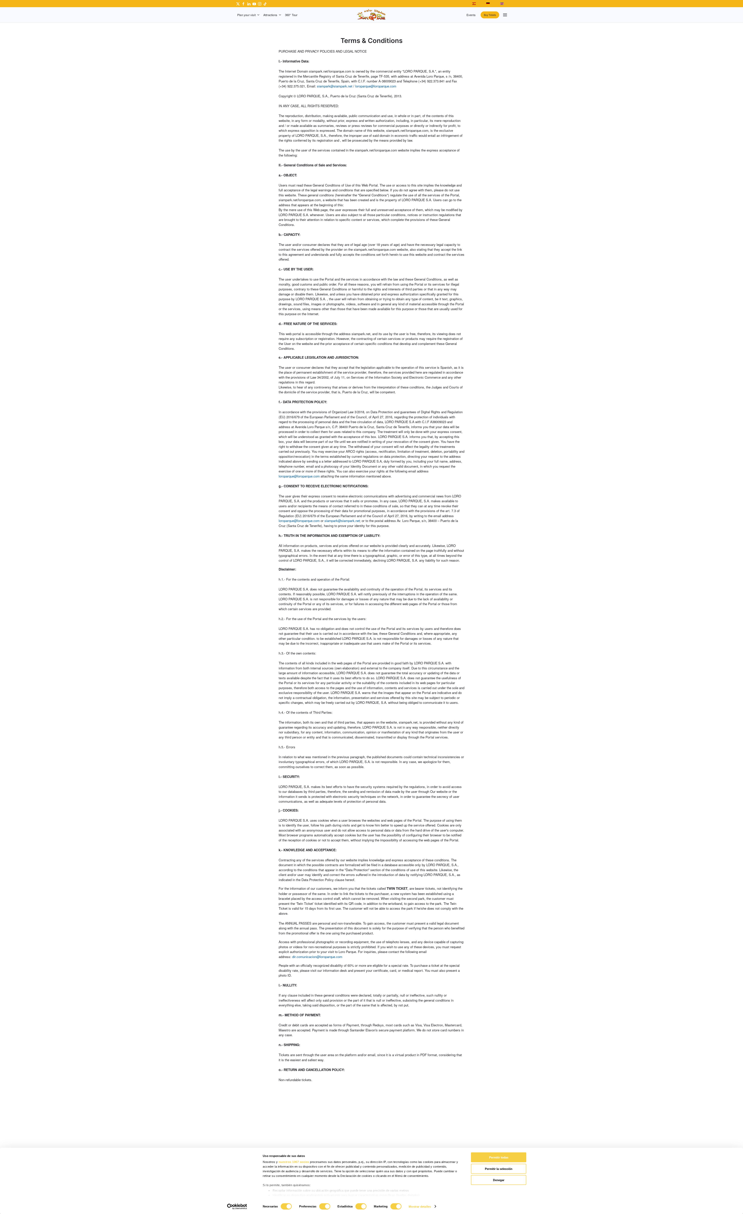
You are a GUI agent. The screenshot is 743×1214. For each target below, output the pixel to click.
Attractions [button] (270, 15)
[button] (505, 15)
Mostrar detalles (420, 1206)
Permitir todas (498, 1157)
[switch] (324, 1206)
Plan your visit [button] (246, 15)
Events (471, 15)
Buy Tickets (490, 14)
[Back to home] (371, 15)
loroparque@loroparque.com (375, 86)
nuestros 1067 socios (294, 1162)
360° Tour (291, 15)
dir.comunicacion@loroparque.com (317, 956)
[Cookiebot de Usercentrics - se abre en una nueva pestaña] (237, 1206)
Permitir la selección (498, 1168)
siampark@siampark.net (334, 86)
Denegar (498, 1180)
